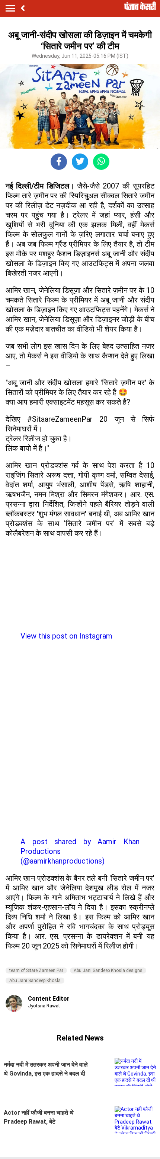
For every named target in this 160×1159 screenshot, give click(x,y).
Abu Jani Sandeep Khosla (35, 980)
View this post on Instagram (66, 635)
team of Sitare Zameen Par (36, 970)
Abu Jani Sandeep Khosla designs (108, 970)
